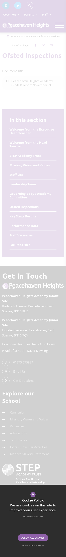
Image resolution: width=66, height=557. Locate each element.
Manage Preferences (33, 545)
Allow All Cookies (33, 537)
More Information (33, 516)
